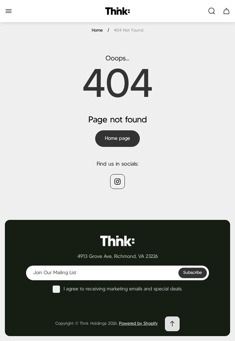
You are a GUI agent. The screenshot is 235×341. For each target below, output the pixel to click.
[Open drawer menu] (9, 11)
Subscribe (192, 272)
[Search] (211, 11)
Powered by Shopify (138, 323)
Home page (117, 138)
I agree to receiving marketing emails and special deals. (123, 289)
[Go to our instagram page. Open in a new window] (117, 181)
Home (97, 30)
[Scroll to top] (172, 323)
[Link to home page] (117, 240)
